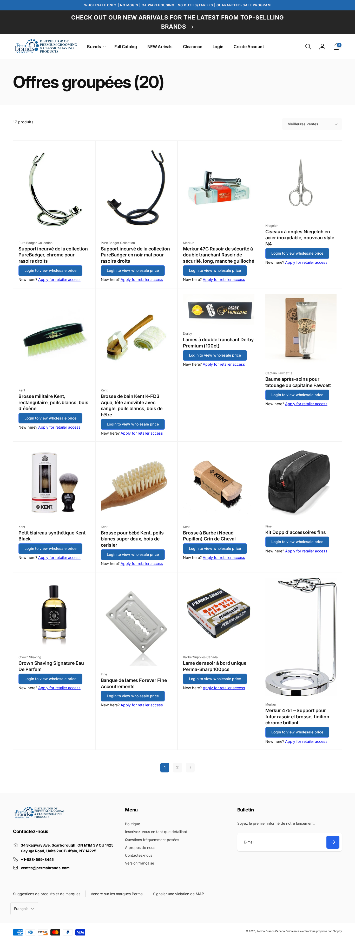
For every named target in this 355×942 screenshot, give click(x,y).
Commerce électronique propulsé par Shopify (314, 931)
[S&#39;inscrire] (332, 842)
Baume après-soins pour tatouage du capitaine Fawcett (298, 382)
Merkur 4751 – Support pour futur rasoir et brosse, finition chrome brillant (297, 716)
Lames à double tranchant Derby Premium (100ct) (218, 342)
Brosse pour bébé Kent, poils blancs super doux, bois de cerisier (132, 539)
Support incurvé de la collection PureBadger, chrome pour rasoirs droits (53, 255)
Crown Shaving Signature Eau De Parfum (51, 666)
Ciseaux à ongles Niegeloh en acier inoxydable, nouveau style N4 (299, 238)
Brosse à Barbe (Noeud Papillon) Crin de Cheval (209, 535)
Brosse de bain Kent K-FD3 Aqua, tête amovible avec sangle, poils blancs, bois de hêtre (132, 405)
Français (21, 908)
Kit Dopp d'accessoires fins (295, 532)
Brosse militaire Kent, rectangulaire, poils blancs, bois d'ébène (53, 402)
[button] (95, 46)
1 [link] (165, 767)
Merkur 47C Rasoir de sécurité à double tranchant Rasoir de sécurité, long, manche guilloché (218, 255)
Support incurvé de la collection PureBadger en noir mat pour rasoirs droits (135, 255)
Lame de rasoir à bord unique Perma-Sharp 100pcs (214, 666)
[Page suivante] (190, 767)
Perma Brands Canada (271, 931)
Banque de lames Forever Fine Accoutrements (134, 683)
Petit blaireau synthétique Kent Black (52, 535)
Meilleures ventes (302, 124)
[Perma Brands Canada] (39, 817)
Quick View (54, 224)
